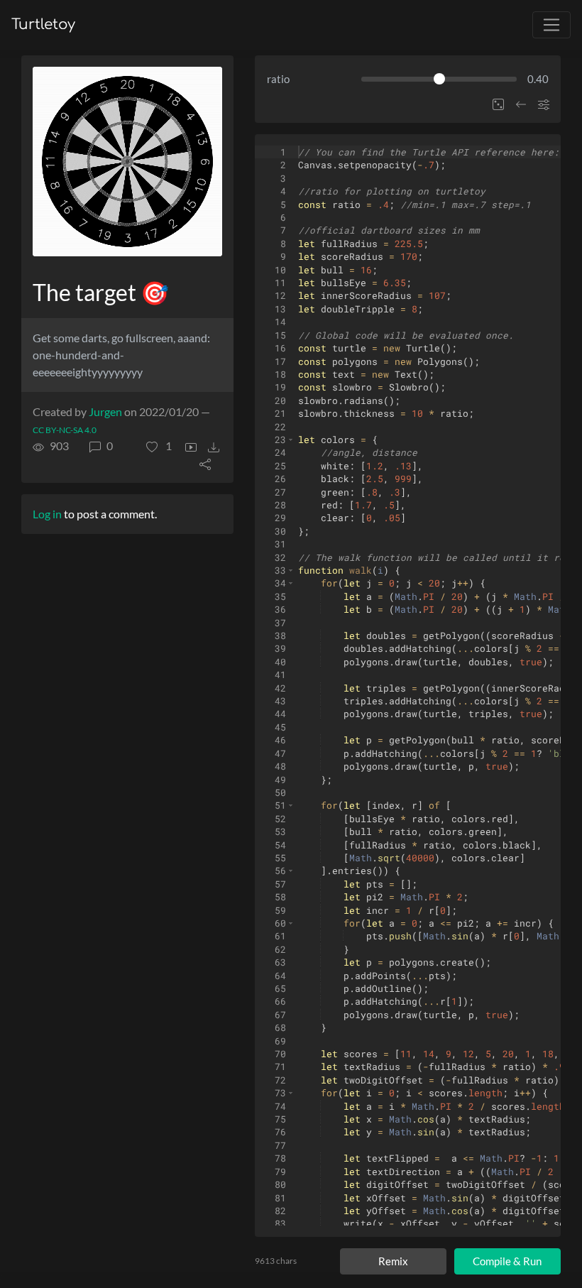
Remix (393, 1261)
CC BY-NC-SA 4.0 (65, 430)
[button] (159, 445)
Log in (47, 513)
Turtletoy (43, 24)
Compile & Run (507, 1261)
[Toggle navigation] (551, 24)
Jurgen (105, 411)
